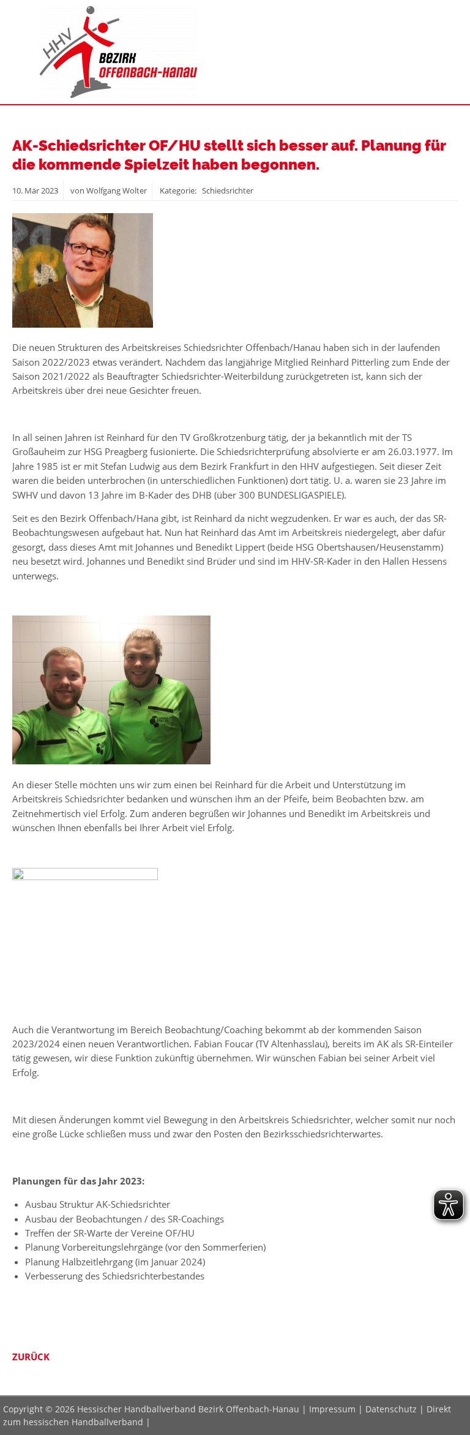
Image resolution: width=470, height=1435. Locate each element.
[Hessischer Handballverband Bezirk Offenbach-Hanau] (118, 94)
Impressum (332, 1409)
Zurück (31, 1356)
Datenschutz (391, 1409)
